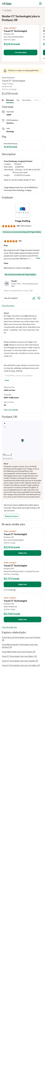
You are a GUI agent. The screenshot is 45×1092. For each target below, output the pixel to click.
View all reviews (8, 305)
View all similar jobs (9, 627)
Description (27, 100)
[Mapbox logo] (8, 458)
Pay (17, 100)
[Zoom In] (4, 423)
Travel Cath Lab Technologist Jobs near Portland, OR (21, 638)
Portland (8, 10)
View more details (11, 410)
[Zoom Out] (4, 426)
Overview (10, 100)
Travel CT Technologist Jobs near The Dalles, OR (21, 665)
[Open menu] (2, 100)
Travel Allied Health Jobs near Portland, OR (18, 652)
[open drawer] (40, 3)
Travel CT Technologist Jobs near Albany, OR (19, 656)
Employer (38, 100)
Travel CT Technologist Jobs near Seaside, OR (20, 661)
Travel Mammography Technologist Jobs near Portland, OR (20, 645)
